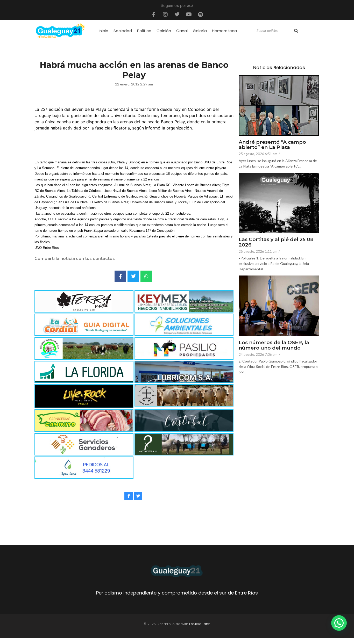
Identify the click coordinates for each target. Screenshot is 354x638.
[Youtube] (188, 14)
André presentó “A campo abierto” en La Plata (272, 145)
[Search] (296, 31)
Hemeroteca (224, 30)
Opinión (164, 30)
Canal (182, 30)
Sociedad (123, 30)
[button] (339, 623)
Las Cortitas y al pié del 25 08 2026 (276, 242)
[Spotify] (200, 14)
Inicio (103, 30)
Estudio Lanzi (199, 623)
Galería (200, 30)
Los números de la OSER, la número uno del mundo (274, 345)
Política (144, 30)
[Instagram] (165, 14)
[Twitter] (177, 14)
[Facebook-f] (153, 14)
